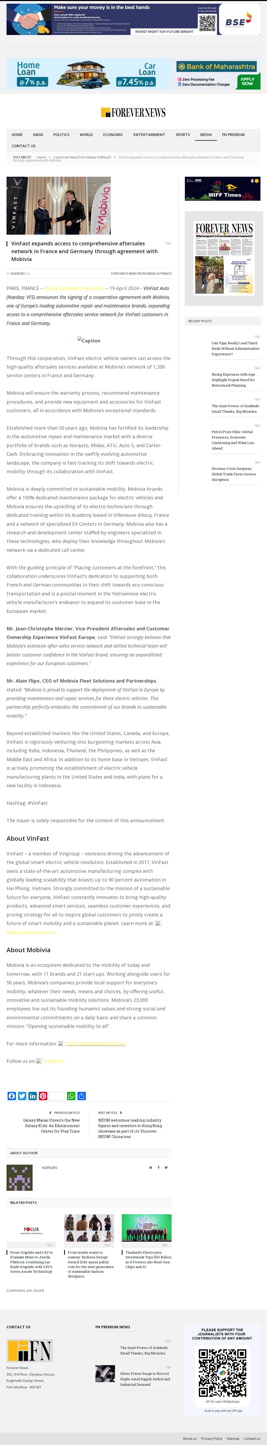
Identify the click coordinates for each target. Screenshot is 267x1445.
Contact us (23, 145)
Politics (61, 134)
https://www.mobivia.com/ (96, 1043)
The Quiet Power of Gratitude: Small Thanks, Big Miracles (236, 409)
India (38, 134)
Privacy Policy (211, 1438)
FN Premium (233, 134)
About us (190, 1438)
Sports (183, 134)
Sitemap (233, 1438)
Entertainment (149, 134)
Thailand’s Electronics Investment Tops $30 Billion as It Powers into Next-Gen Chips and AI (148, 1259)
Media (206, 134)
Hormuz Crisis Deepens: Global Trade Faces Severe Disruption (234, 474)
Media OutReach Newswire (74, 288)
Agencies (18, 273)
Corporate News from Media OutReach (141, 273)
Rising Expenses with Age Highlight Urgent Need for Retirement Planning (233, 380)
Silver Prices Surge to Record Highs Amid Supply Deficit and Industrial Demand (145, 1379)
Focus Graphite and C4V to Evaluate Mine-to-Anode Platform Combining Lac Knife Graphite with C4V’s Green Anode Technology (31, 1262)
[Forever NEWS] (133, 111)
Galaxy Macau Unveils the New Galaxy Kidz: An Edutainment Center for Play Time (51, 1126)
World (86, 134)
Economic (113, 134)
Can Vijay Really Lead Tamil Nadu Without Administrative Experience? (235, 348)
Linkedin (53, 1061)
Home (17, 134)
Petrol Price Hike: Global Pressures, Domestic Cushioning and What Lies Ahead (233, 440)
